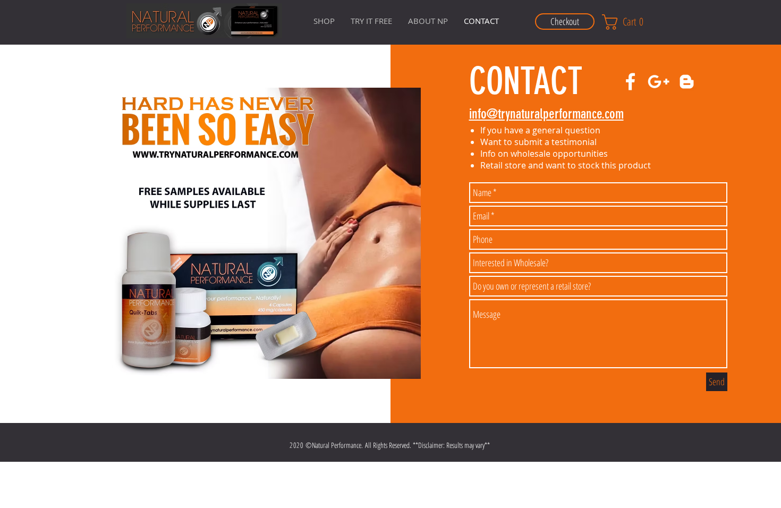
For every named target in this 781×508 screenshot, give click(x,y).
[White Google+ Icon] (658, 81)
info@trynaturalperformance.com (546, 114)
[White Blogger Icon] (686, 81)
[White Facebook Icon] (630, 81)
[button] (428, 20)
